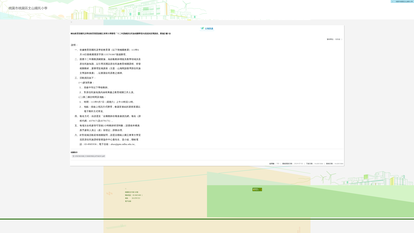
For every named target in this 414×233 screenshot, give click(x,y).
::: (392, 1)
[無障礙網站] (257, 191)
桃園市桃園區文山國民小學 (404, 1)
